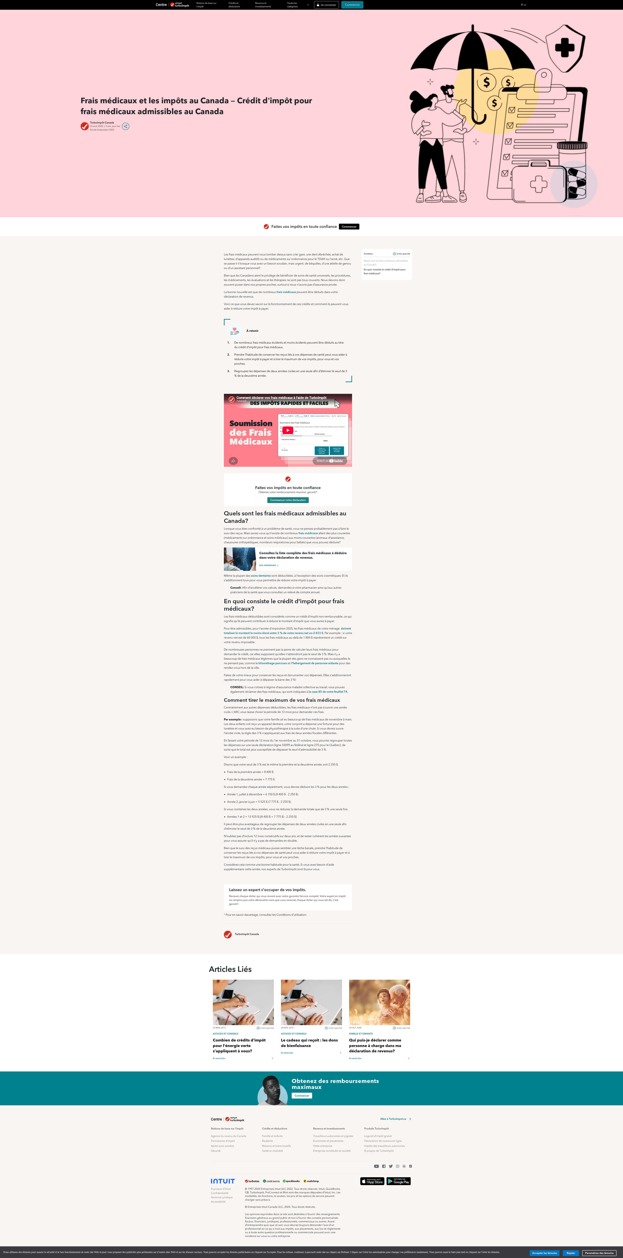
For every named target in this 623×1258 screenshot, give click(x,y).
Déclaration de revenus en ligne (383, 1140)
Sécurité (215, 1150)
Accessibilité (218, 1201)
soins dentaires (261, 575)
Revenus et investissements (263, 5)
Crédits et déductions (234, 5)
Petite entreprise (322, 1145)
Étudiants (267, 1140)
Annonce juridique (222, 1197)
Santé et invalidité (272, 1150)
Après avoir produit (222, 1145)
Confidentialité (219, 1193)
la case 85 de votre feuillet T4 (328, 691)
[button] (571, 5)
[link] (243, 1033)
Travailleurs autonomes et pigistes (333, 1136)
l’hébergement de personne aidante (314, 663)
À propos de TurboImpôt (379, 1150)
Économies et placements (328, 1140)
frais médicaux (286, 292)
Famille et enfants (272, 1136)
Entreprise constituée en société (332, 1150)
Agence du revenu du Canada (228, 1136)
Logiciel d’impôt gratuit (378, 1136)
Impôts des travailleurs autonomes (384, 1145)
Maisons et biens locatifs (276, 1145)
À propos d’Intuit (221, 1188)
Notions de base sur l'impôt (206, 5)
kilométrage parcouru (272, 663)
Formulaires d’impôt (223, 1140)
